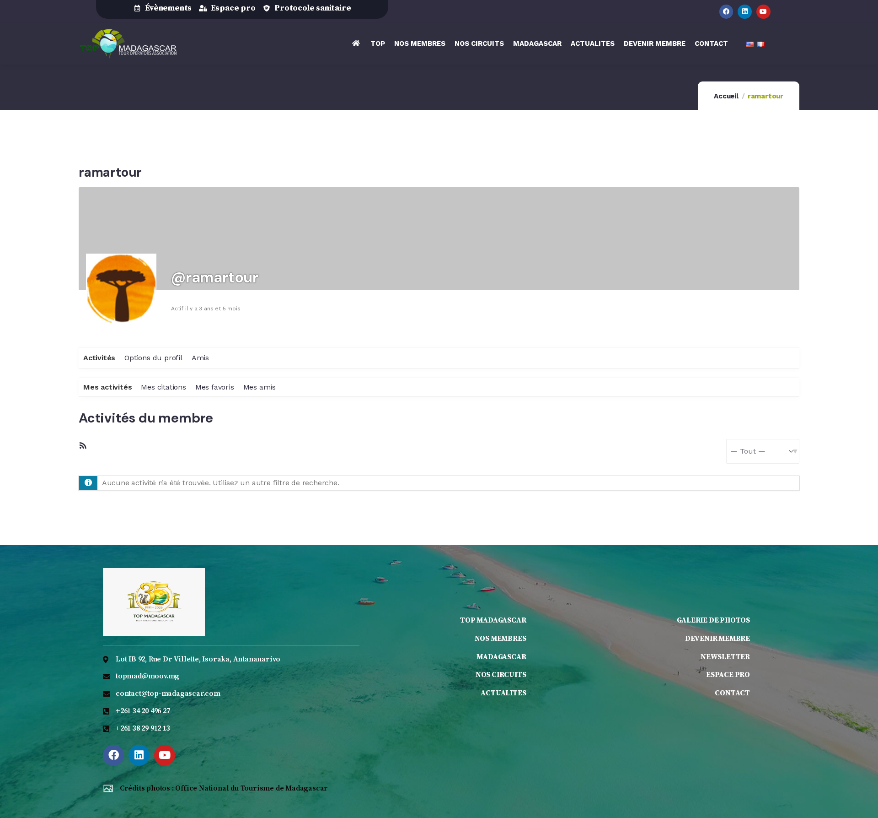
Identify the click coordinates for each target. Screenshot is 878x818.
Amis (200, 357)
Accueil (726, 96)
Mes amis (259, 387)
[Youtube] (763, 12)
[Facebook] (726, 12)
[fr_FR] (762, 48)
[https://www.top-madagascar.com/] (128, 44)
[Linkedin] (745, 12)
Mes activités (107, 387)
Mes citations (163, 387)
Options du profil (153, 357)
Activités (99, 357)
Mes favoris (214, 387)
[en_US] (751, 48)
